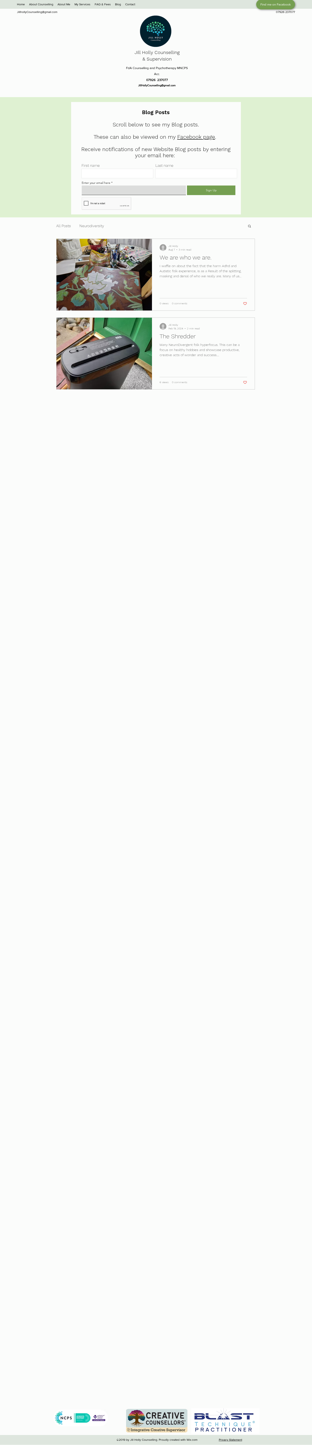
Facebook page (196, 137)
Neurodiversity (91, 226)
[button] (249, 226)
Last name (164, 165)
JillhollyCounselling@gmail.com (37, 12)
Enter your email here (96, 182)
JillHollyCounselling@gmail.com (157, 85)
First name (91, 165)
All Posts (63, 226)
